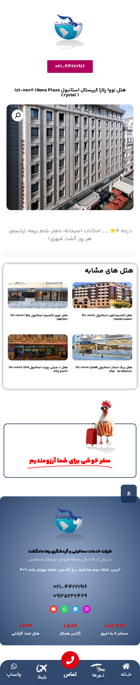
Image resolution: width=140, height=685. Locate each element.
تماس (70, 674)
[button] (17, 115)
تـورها (98, 675)
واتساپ (14, 674)
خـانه (126, 674)
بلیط (42, 677)
